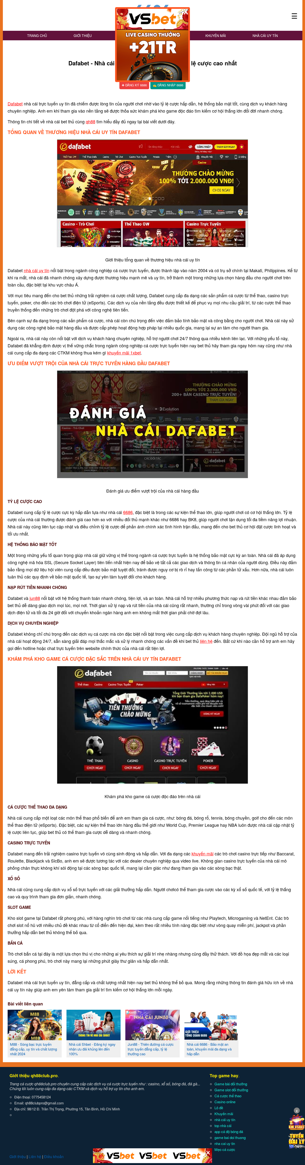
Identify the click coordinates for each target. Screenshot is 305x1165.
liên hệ (206, 641)
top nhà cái (222, 1125)
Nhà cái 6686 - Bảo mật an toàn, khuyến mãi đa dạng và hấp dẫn (209, 1049)
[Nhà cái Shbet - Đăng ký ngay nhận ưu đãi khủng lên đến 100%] (93, 1038)
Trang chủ (37, 35)
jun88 (35, 598)
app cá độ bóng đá (228, 1131)
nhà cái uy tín (36, 270)
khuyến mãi (203, 853)
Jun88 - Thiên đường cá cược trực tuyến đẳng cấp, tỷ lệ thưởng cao (151, 1049)
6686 (128, 512)
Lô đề (218, 1107)
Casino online (224, 1101)
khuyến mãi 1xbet (124, 352)
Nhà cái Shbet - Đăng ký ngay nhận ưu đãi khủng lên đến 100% (92, 1049)
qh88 (90, 121)
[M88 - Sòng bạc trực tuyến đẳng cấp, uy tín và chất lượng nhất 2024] (35, 1038)
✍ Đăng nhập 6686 (168, 85)
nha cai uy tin (224, 1143)
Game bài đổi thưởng (230, 1083)
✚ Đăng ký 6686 (134, 85)
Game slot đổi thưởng (231, 1089)
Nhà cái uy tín (265, 35)
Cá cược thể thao (227, 1095)
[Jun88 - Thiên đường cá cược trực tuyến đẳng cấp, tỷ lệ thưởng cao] (152, 1038)
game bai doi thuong (230, 1137)
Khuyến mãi (215, 35)
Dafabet (15, 103)
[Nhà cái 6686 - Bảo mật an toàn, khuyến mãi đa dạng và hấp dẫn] (211, 1038)
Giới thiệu (83, 35)
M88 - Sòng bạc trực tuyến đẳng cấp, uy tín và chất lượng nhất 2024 (33, 1049)
